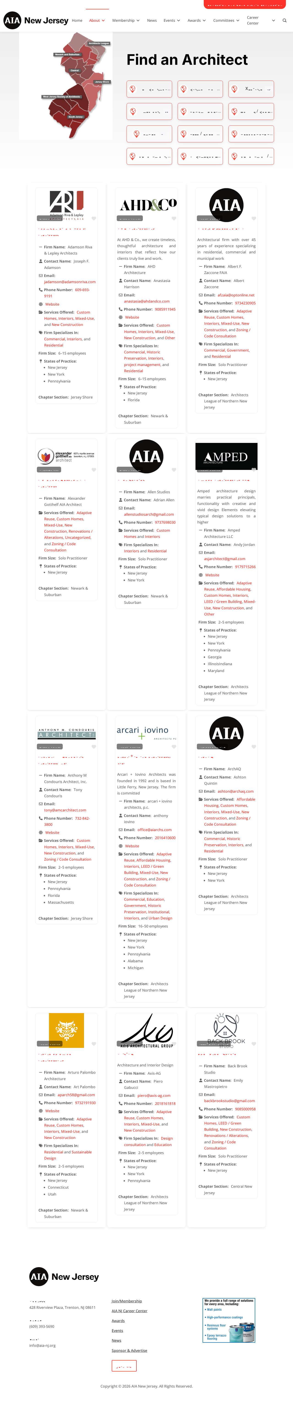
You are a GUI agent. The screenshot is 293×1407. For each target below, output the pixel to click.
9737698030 (165, 522)
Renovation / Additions (266, 155)
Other (149, 133)
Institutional (158, 911)
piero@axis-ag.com (154, 1095)
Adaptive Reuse (206, 110)
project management (142, 364)
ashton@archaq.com (236, 791)
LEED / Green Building (212, 133)
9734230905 (245, 303)
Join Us (124, 1366)
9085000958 (245, 1109)
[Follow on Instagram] (51, 1359)
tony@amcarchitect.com (65, 810)
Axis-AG (125, 1053)
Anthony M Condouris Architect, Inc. (60, 759)
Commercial (54, 339)
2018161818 (165, 1103)
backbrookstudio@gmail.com (229, 1100)
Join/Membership (127, 1301)
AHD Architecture (136, 227)
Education (155, 899)
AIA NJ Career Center (129, 1310)
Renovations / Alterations (168, 155)
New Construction (159, 88)
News (116, 1340)
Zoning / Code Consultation (67, 859)
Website (52, 304)
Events (117, 1330)
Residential (53, 345)
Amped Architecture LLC (223, 479)
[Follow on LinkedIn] (42, 1359)
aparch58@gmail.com (76, 1094)
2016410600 (165, 837)
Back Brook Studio (216, 1053)
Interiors (149, 110)
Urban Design (160, 918)
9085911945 (165, 309)
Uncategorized (206, 155)
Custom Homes (206, 88)
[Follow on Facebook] (33, 1359)
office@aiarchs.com (155, 829)
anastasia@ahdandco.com (147, 301)
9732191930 (85, 1102)
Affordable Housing (263, 133)
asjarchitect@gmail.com (224, 558)
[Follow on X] (69, 1359)
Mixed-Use (251, 88)
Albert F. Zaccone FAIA (220, 227)
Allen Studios (131, 479)
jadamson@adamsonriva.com (70, 281)
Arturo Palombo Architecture (54, 1056)
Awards (118, 1320)
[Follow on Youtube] (60, 1359)
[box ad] (229, 1341)
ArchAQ (205, 756)
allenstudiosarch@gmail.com (149, 514)
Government (238, 350)
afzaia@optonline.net (236, 295)
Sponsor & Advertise (129, 1350)
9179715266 (245, 566)
